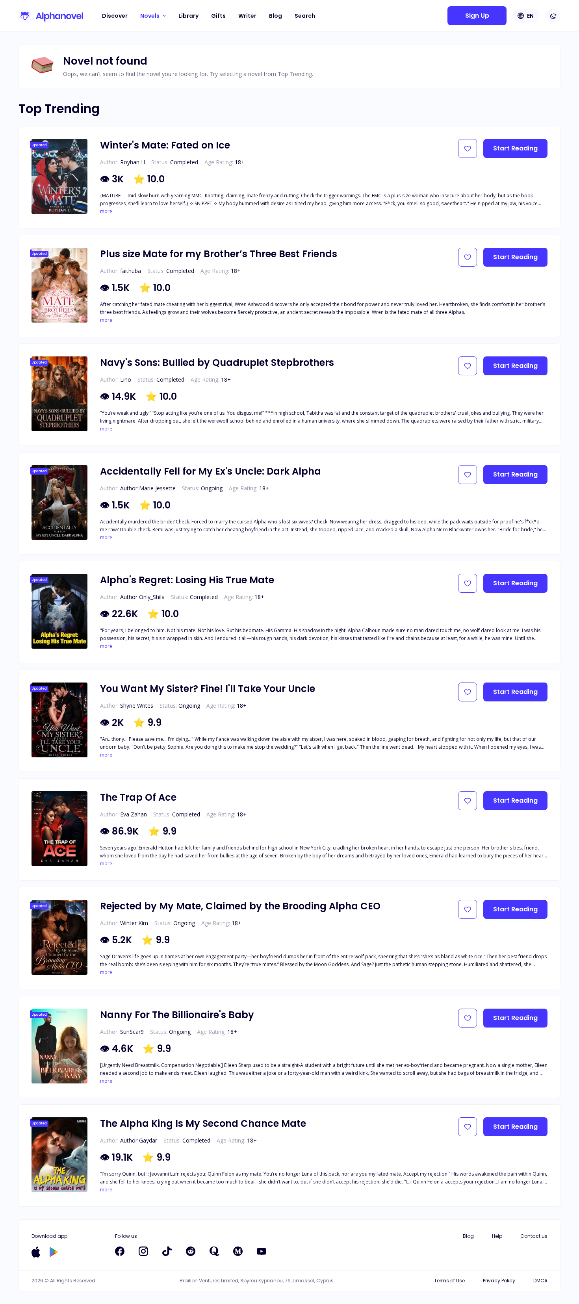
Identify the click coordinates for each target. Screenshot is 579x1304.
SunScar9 (132, 1031)
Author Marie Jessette (148, 488)
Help (497, 1236)
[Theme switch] (553, 16)
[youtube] (261, 1251)
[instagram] (143, 1251)
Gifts (218, 16)
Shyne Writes (136, 705)
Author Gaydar (138, 1140)
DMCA (540, 1280)
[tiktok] (167, 1251)
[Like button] (467, 148)
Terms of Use (449, 1280)
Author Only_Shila (142, 597)
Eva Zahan (133, 814)
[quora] (214, 1251)
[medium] (238, 1251)
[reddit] (190, 1251)
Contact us (533, 1236)
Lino (125, 379)
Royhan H (132, 162)
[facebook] (119, 1251)
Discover (115, 16)
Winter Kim (134, 923)
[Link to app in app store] (36, 1252)
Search (305, 16)
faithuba (130, 271)
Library (188, 16)
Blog (275, 16)
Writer (247, 16)
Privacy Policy (499, 1280)
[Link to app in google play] (54, 1252)
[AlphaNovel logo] (51, 15)
